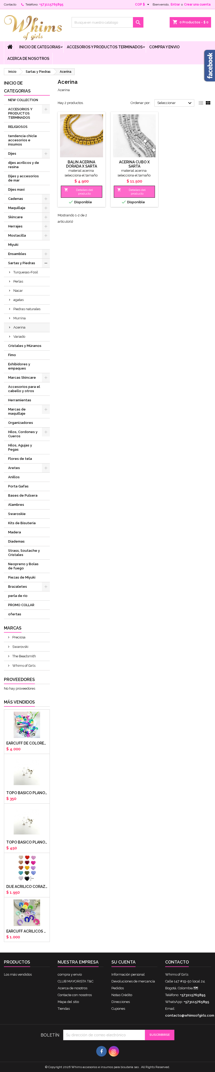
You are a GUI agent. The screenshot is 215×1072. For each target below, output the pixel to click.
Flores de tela (20, 459)
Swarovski (20, 647)
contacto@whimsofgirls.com (189, 1015)
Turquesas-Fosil (25, 272)
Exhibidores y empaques (19, 366)
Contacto (10, 4)
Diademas (16, 541)
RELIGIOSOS (18, 127)
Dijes (12, 153)
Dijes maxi (16, 189)
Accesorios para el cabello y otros (24, 389)
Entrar (175, 4)
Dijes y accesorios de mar (23, 178)
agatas (18, 300)
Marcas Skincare (22, 377)
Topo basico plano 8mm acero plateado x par (26, 842)
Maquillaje (16, 208)
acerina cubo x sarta (134, 164)
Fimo (12, 355)
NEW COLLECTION (23, 100)
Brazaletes (17, 587)
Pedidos (117, 988)
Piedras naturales (26, 309)
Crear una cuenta (197, 4)
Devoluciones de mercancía (133, 981)
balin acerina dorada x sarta (81, 164)
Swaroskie (17, 514)
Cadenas (15, 199)
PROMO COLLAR (21, 605)
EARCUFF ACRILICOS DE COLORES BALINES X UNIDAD (26, 931)
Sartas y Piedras (21, 263)
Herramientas (19, 400)
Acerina (19, 327)
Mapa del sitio (68, 1002)
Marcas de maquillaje (17, 411)
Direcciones (120, 1002)
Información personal (128, 974)
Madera (14, 532)
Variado (19, 337)
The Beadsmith (24, 656)
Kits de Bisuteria (22, 523)
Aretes (14, 468)
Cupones (118, 1009)
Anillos (14, 477)
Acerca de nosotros (28, 58)
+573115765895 (51, 4)
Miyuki (13, 245)
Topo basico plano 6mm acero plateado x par (26, 793)
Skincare (15, 217)
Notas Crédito (121, 995)
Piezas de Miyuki (21, 577)
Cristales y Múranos (24, 346)
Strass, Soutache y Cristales (24, 553)
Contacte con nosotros (75, 995)
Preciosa (18, 637)
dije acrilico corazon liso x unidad (26, 886)
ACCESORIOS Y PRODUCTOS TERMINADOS (105, 47)
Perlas (18, 281)
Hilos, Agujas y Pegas (20, 447)
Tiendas (64, 1009)
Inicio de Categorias (39, 47)
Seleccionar (175, 103)
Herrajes (15, 226)
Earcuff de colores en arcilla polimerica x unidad (26, 743)
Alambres (16, 505)
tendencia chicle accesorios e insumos (22, 140)
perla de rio (18, 596)
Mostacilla (17, 235)
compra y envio (164, 47)
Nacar (18, 291)
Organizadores (20, 423)
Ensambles (17, 254)
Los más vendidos (18, 974)
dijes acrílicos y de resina (23, 165)
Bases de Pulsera (22, 495)
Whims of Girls (23, 666)
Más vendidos (19, 702)
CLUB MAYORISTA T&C (75, 981)
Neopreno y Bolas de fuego (23, 566)
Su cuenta (123, 962)
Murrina (19, 318)
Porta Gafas (18, 486)
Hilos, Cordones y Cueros (22, 434)
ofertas (14, 614)
